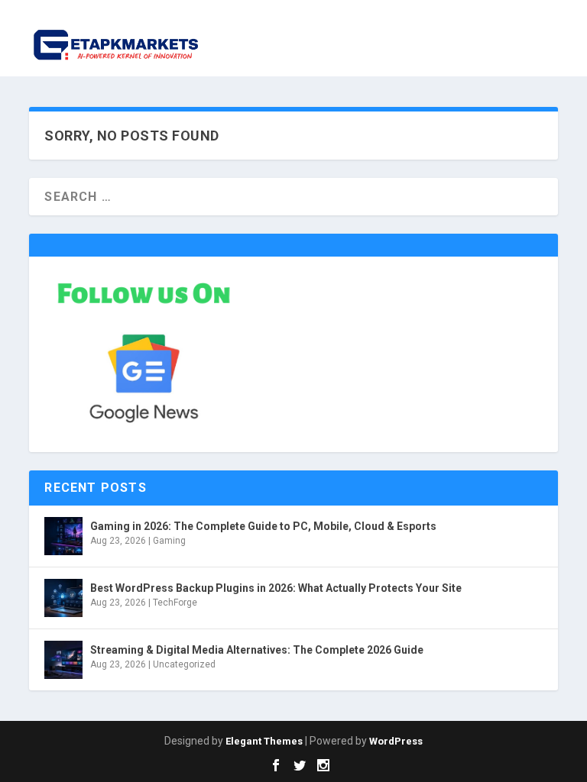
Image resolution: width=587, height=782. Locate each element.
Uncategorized (184, 664)
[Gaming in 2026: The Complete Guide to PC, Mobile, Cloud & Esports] (63, 536)
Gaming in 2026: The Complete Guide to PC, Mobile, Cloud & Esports (263, 526)
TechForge (175, 602)
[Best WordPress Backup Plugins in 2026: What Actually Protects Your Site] (63, 598)
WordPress (396, 741)
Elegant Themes (264, 741)
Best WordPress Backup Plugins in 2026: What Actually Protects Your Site (276, 588)
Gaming (169, 540)
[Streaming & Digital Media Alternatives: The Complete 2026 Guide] (63, 660)
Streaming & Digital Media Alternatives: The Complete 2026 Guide (256, 650)
